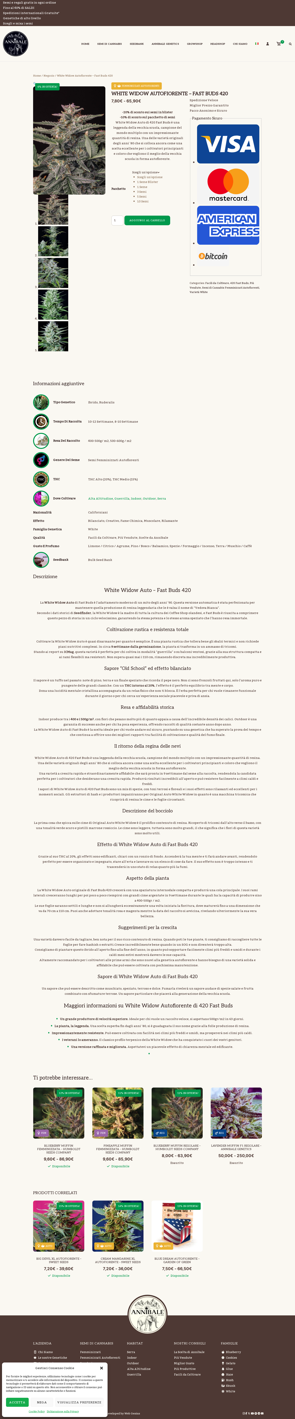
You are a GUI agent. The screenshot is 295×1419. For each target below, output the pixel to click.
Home (85, 43)
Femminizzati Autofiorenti (100, 1358)
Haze (229, 1375)
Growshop (195, 43)
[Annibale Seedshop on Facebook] (246, 1413)
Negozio (49, 75)
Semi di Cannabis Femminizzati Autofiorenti (230, 287)
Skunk (230, 1386)
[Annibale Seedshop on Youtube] (252, 1413)
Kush (230, 1380)
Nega (42, 1402)
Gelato (230, 1363)
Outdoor (149, 499)
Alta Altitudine (100, 499)
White (230, 1391)
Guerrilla (121, 499)
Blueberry (233, 1352)
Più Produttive (185, 1369)
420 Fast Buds (239, 283)
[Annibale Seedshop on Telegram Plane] (259, 1413)
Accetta (17, 1402)
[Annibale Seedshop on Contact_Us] (262, 1413)
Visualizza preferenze (79, 1402)
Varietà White (199, 292)
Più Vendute (183, 1358)
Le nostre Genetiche (52, 1358)
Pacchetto (118, 189)
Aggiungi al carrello (147, 220)
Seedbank (137, 43)
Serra (161, 499)
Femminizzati (90, 1352)
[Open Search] (290, 44)
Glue (229, 1369)
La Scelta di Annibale (189, 1352)
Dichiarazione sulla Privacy (63, 1411)
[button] (102, 1368)
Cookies (231, 1358)
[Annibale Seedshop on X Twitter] (249, 1413)
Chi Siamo (240, 43)
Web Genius (132, 1413)
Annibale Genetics (165, 43)
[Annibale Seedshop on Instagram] (244, 1413)
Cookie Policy (37, 1411)
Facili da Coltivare (217, 283)
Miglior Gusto (184, 1363)
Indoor (136, 499)
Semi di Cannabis (109, 43)
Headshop (218, 43)
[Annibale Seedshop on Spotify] (256, 1413)
